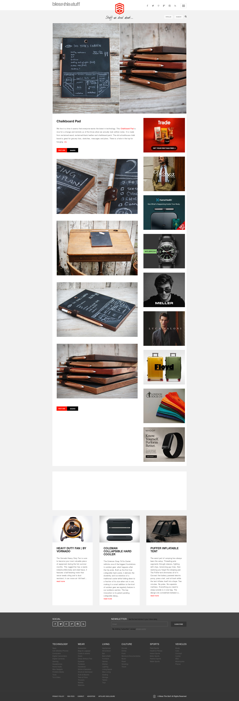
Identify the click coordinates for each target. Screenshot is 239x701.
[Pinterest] (158, 5)
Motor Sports (154, 656)
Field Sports (154, 648)
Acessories (82, 648)
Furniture (105, 658)
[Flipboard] (164, 5)
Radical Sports (155, 658)
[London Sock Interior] (164, 406)
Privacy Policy (58, 696)
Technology (60, 644)
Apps (54, 648)
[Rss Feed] (175, 5)
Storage (105, 677)
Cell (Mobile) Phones (60, 650)
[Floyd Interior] (164, 367)
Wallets (80, 682)
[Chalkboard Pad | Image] (119, 68)
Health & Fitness (156, 650)
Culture (127, 644)
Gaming (55, 661)
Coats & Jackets (84, 653)
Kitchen (105, 664)
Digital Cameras (58, 658)
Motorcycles (179, 661)
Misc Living (106, 672)
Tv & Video (56, 677)
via (65, 141)
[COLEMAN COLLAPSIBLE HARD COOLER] (119, 529)
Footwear (81, 664)
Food (123, 653)
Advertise (91, 696)
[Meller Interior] (164, 290)
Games (105, 661)
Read (124, 661)
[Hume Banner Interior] (164, 212)
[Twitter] (153, 5)
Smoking (125, 664)
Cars (177, 650)
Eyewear (81, 661)
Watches (81, 685)
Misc (177, 658)
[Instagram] (169, 5)
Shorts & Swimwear (85, 672)
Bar (103, 653)
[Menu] (183, 5)
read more (61, 581)
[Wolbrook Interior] (164, 251)
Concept (178, 653)
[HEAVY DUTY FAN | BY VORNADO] (72, 529)
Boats (177, 648)
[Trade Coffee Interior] (164, 135)
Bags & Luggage (84, 650)
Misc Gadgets (57, 669)
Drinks (124, 650)
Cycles (177, 656)
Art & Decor (106, 650)
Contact (81, 696)
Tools (54, 674)
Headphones (57, 664)
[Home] (119, 8)
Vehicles (181, 644)
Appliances (106, 648)
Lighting (105, 666)
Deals (80, 656)
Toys (104, 682)
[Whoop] (164, 444)
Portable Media (58, 672)
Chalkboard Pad (127, 128)
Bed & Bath (106, 656)
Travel (124, 666)
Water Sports (155, 661)
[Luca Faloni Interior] (164, 328)
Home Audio (57, 666)
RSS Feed (70, 696)
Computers (56, 653)
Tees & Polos (83, 677)
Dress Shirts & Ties (85, 658)
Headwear (82, 666)
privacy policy (141, 629)
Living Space (107, 669)
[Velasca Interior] (164, 174)
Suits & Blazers (83, 674)
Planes (178, 664)
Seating (105, 674)
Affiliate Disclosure (106, 696)
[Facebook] (147, 5)
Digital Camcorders (59, 656)
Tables (104, 680)
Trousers (81, 680)
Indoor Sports (155, 653)
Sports (154, 644)
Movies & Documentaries (131, 656)
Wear (81, 644)
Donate (124, 648)
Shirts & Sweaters (84, 669)
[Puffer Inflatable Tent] (166, 529)
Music (124, 658)
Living (105, 644)
